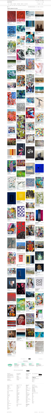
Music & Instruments (28, 398)
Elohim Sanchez (38, 18)
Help (40, 0)
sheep (36, 248)
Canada (32, 379)
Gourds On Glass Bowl (28, 337)
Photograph (8, 386)
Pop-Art (17, 398)
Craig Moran (28, 119)
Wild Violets (9, 79)
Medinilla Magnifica (9, 88)
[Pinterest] (35, 377)
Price (16, 5)
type (8, 5)
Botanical (27, 389)
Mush (17, 325)
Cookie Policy (27, 378)
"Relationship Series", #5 (37, 222)
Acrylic (8, 391)
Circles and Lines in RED (19, 265)
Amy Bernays (9, 249)
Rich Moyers (37, 174)
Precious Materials (9, 405)
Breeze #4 (18, 32)
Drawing (8, 387)
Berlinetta (18, 239)
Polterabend (9, 264)
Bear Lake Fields (28, 274)
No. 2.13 (9, 289)
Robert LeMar (37, 84)
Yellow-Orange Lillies (19, 178)
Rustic (17, 401)
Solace (36, 93)
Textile (7, 407)
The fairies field (37, 260)
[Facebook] (33, 377)
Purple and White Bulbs (19, 218)
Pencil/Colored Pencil (9, 403)
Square (26, 406)
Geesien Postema (20, 33)
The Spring (27, 288)
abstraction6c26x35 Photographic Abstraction (29, 28)
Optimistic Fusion (19, 22)
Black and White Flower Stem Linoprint (37, 289)
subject (14, 5)
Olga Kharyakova (38, 206)
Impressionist (18, 393)
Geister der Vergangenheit (10, 354)
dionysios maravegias (29, 71)
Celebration (28, 55)
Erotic (26, 391)
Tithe (27, 199)
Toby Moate (28, 238)
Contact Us (18, 378)
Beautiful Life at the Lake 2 (28, 104)
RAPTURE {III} (9, 327)
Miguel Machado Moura (29, 325)
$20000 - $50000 (34, 391)
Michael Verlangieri (29, 29)
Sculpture (8, 389)
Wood (7, 409)
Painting (8, 385)
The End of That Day (37, 17)
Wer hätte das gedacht (10, 219)
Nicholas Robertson (20, 326)
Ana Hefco (37, 94)
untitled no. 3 (37, 352)
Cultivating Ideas (10, 234)
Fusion (8, 301)
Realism (17, 400)
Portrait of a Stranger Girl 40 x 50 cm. (38, 59)
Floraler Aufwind (10, 189)
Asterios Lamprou (29, 298)
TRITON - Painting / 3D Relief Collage (37, 173)
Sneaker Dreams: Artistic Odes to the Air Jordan (19, 61)
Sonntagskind (10, 274)
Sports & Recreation (28, 401)
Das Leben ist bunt (28, 347)
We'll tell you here (16, 0)
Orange (32, 399)
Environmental (8, 394)
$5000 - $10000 (33, 390)
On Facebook (18, 379)
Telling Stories (37, 238)
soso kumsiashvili (38, 249)
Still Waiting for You (19, 99)
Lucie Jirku (37, 137)
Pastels (8, 402)
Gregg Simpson (19, 72)
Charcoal (8, 393)
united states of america (10, 106)
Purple (32, 402)
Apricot (32, 395)
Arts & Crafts (18, 387)
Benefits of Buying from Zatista (10, 375)
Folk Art (17, 391)
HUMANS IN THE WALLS (10, 22)
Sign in (36, 0)
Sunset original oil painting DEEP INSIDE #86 (19, 339)
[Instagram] (32, 377)
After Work (28, 131)
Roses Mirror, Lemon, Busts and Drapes (28, 237)
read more (8, 10)
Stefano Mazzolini (38, 161)
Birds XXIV (36, 108)
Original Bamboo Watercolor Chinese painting (37, 205)
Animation (27, 387)
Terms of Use (27, 377)
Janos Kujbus (28, 209)
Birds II (18, 188)
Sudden (27, 208)
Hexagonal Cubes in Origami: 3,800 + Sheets (37, 273)
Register (38, 0)
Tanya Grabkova (29, 289)
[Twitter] (34, 377)
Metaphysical (18, 394)
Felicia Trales (9, 146)
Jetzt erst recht (10, 53)
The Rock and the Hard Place (37, 83)
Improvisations (19, 71)
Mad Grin (9, 317)
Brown (32, 400)
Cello (27, 252)
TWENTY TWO (28, 264)
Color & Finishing (20, 5)
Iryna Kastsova (19, 112)
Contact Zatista (27, 375)
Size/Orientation (24, 5)
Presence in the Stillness (10, 172)
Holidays (26, 396)
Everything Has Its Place (28, 221)
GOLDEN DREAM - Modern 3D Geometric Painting (19, 202)
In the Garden (28, 43)
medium (10, 5)
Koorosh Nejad (28, 18)
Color (17, 389)
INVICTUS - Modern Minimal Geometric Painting (38, 33)
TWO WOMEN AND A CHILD (28, 70)
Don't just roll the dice (10, 135)
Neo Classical (18, 396)
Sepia (17, 402)
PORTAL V (27, 143)
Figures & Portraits (27, 394)
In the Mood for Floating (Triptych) (19, 140)
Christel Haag (37, 44)
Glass (7, 396)
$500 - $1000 (33, 388)
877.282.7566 (42, 0)
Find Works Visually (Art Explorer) (10, 377)
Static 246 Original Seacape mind (29, 175)
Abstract (17, 385)
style (12, 5)
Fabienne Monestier (38, 261)
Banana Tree (37, 318)
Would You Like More (37, 124)
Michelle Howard (29, 275)
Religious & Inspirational (28, 399)
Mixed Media (8, 400)
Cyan (32, 397)
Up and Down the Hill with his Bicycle (10, 122)
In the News (18, 377)
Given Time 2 (18, 46)
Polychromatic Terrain (19, 167)
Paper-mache (8, 401)
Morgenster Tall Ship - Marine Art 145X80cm (28, 17)
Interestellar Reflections (19, 156)
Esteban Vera (19, 62)
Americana (18, 386)
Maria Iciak (37, 74)
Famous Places (27, 392)
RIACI (36, 160)
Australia (33, 380)
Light (7, 398)
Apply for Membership (9, 380)
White (32, 393)
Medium (17, 405)
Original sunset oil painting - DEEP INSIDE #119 (10, 66)
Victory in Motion (28, 93)
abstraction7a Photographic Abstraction (10, 157)
